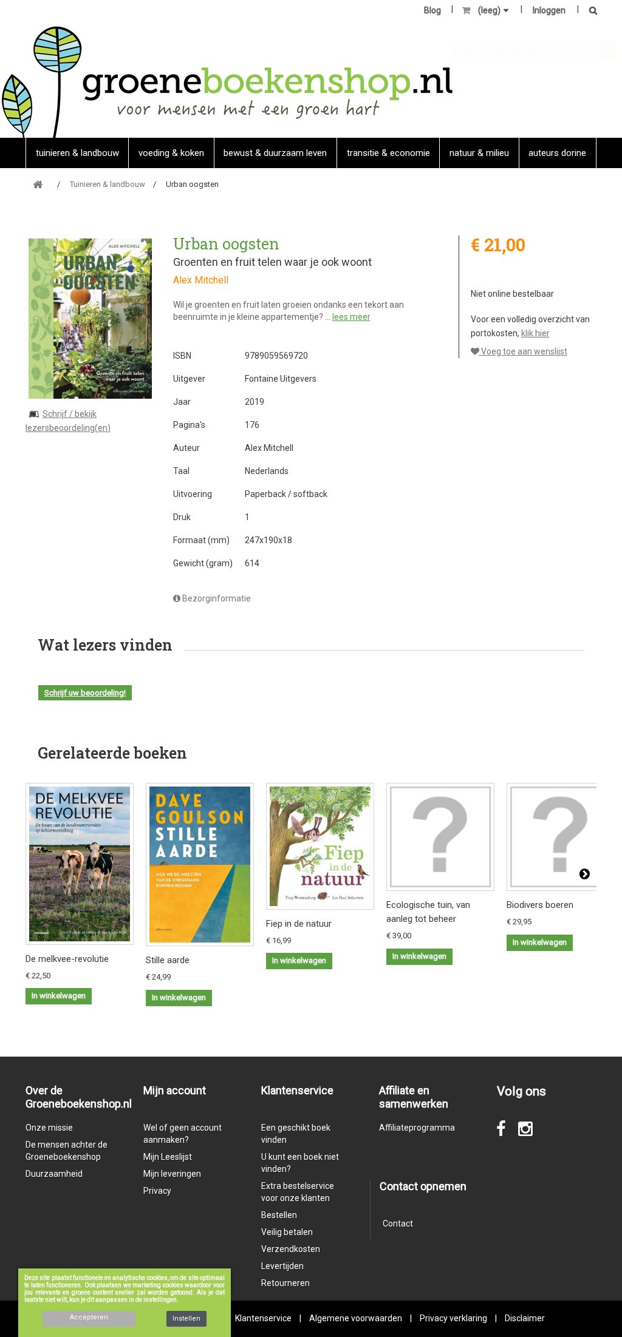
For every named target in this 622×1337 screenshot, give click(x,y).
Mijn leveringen (172, 1174)
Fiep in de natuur (299, 923)
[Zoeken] (590, 11)
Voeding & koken (171, 152)
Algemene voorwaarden (355, 1318)
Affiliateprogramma (417, 1127)
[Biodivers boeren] (561, 837)
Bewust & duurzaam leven (275, 152)
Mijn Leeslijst (167, 1157)
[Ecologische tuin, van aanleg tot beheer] (440, 837)
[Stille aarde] (200, 864)
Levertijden (282, 1266)
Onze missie (49, 1127)
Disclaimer (525, 1318)
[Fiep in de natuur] (320, 846)
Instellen (186, 1318)
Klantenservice (263, 1318)
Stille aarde (168, 960)
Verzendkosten (290, 1249)
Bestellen (279, 1215)
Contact (398, 1223)
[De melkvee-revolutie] (80, 863)
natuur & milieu (479, 152)
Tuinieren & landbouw (77, 152)
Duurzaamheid (54, 1174)
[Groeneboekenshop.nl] (227, 81)
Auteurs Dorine (557, 152)
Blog (432, 10)
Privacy (157, 1191)
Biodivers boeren (540, 904)
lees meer (351, 317)
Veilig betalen (287, 1232)
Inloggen (549, 10)
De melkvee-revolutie (67, 958)
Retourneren (285, 1283)
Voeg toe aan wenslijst (523, 351)
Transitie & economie (388, 152)
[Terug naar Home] (37, 184)
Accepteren (89, 1317)
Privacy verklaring (453, 1318)
